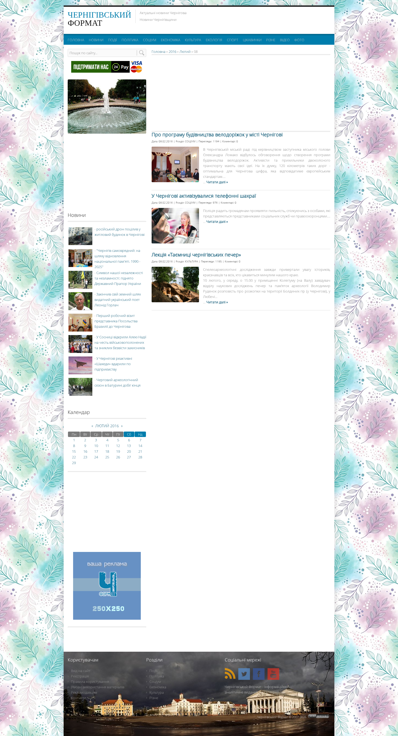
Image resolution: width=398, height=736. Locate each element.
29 (74, 462)
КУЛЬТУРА (191, 261)
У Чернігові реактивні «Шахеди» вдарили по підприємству (113, 364)
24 (96, 457)
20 (129, 451)
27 (129, 457)
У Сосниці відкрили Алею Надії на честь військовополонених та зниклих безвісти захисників (120, 342)
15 (74, 451)
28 (140, 457)
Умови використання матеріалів (97, 686)
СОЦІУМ (190, 141)
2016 (172, 51)
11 (107, 445)
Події (153, 670)
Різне (153, 697)
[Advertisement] (263, 19)
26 (118, 457)
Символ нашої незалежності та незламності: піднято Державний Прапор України (118, 278)
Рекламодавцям (84, 692)
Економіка (157, 686)
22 (74, 457)
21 (140, 451)
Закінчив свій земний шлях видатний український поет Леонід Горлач (117, 299)
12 (118, 445)
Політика (156, 676)
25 (107, 457)
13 (129, 445)
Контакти (78, 697)
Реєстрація (80, 676)
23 (85, 457)
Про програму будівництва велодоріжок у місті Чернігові (217, 134)
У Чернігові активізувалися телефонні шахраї (204, 195)
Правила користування (90, 681)
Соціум (155, 681)
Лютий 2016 (107, 425)
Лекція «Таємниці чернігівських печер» (196, 254)
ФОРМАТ (99, 18)
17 (96, 451)
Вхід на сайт (80, 670)
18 (107, 451)
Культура (156, 692)
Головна (158, 51)
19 (118, 451)
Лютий (185, 51)
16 (85, 451)
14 (140, 445)
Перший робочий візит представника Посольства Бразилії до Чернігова (116, 321)
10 (96, 445)
